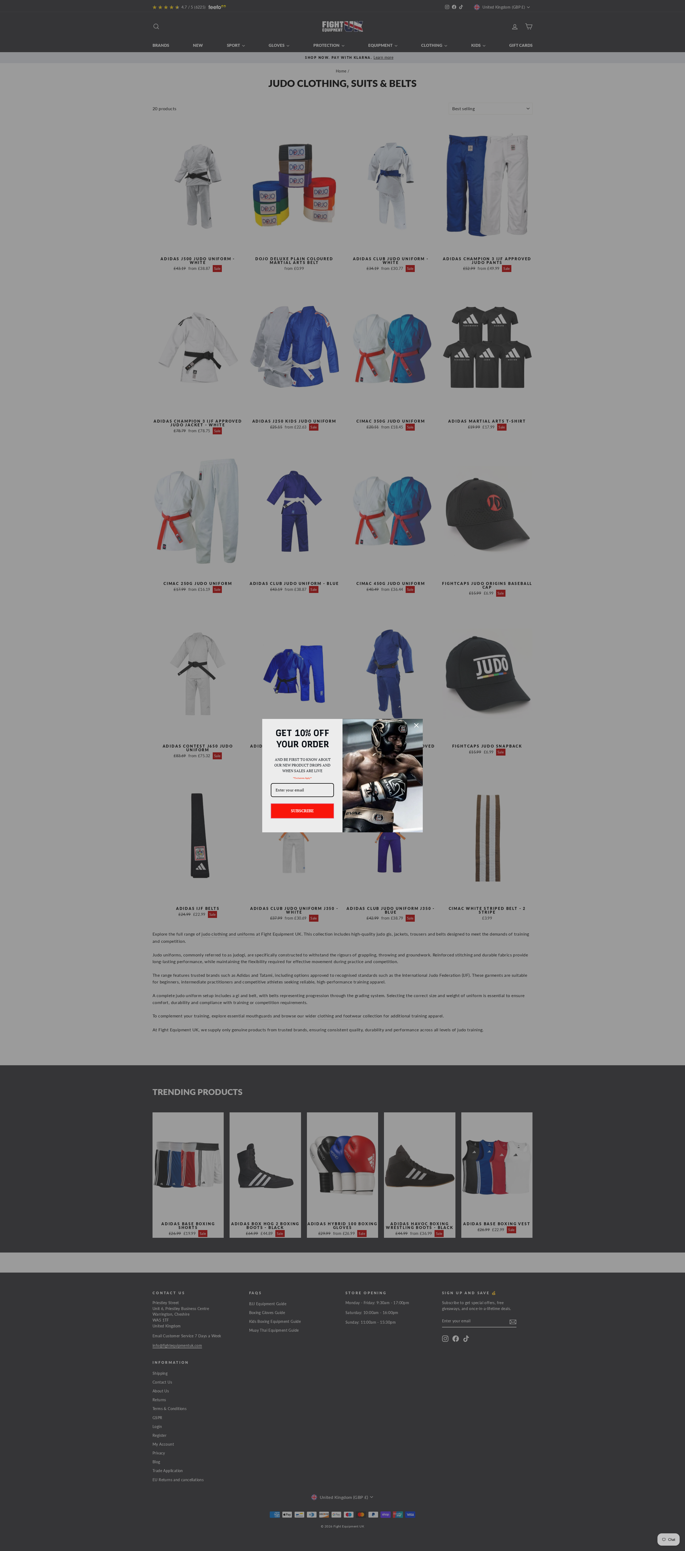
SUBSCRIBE (302, 811)
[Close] (416, 725)
